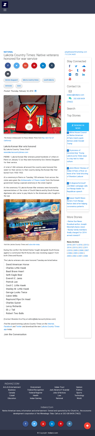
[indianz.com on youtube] (70, 78)
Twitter (19, 326)
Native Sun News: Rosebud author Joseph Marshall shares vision (77, 224)
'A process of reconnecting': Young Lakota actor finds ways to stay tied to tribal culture (77, 156)
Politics (79, 390)
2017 (74, 245)
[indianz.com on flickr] (70, 74)
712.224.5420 (70, 54)
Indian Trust (59, 387)
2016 (80, 245)
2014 (69, 247)
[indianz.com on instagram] (77, 74)
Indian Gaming (35, 398)
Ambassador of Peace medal (33, 180)
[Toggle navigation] (5, 10)
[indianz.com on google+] (71, 70)
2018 (69, 245)
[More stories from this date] (35, 91)
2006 (70, 253)
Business (12, 390)
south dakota (49, 80)
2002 (74, 256)
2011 (86, 247)
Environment (36, 387)
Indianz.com (53, 433)
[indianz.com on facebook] (70, 66)
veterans (8, 86)
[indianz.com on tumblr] (78, 70)
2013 (75, 247)
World (79, 398)
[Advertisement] (47, 30)
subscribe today (34, 244)
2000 (86, 256)
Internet (51, 324)
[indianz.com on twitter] (76, 66)
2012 (80, 247)
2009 (75, 250)
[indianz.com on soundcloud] (83, 66)
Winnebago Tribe (47, 413)
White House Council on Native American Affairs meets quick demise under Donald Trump (76, 138)
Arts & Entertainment (12, 387)
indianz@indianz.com (75, 95)
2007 (87, 250)
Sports (79, 392)
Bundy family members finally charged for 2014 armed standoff (77, 232)
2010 (70, 250)
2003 (69, 256)
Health (35, 395)
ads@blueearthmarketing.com (76, 52)
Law (59, 395)
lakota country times (30, 80)
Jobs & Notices (59, 392)
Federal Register (35, 392)
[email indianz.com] (70, 91)
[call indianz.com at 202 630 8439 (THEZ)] (70, 98)
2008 (81, 250)
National (8, 52)
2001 (80, 256)
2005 (75, 253)
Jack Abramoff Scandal (59, 390)
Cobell (11, 395)
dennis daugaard (11, 80)
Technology (79, 395)
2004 (81, 253)
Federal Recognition (36, 390)
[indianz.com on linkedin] (83, 74)
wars (19, 86)
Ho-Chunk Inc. (73, 410)
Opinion (79, 387)
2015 (86, 245)
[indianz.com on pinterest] (84, 70)
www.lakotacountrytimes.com (16, 152)
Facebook (8, 326)
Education (12, 398)
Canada (12, 392)
